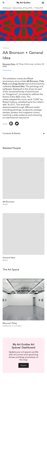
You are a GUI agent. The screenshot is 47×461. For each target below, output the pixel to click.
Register (23, 365)
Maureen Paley (9, 64)
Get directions (7, 70)
